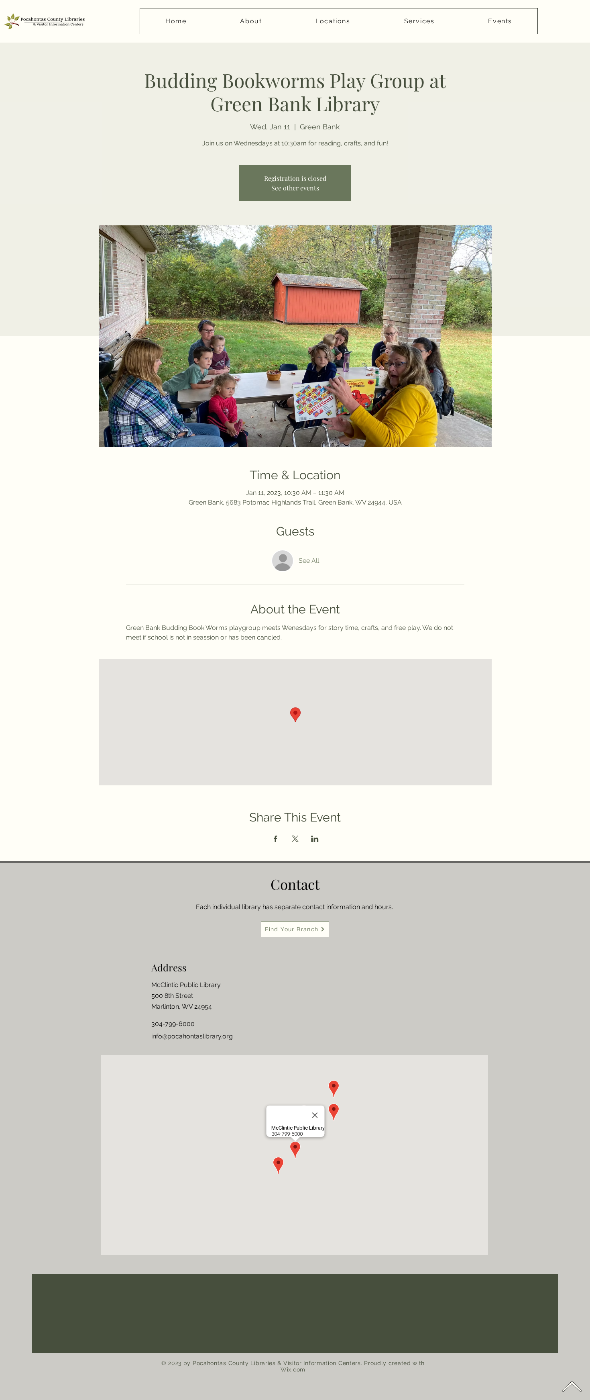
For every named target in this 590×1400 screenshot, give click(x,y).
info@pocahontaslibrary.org (192, 1036)
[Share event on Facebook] (275, 839)
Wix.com (293, 1369)
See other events (295, 188)
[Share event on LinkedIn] (315, 839)
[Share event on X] (295, 839)
